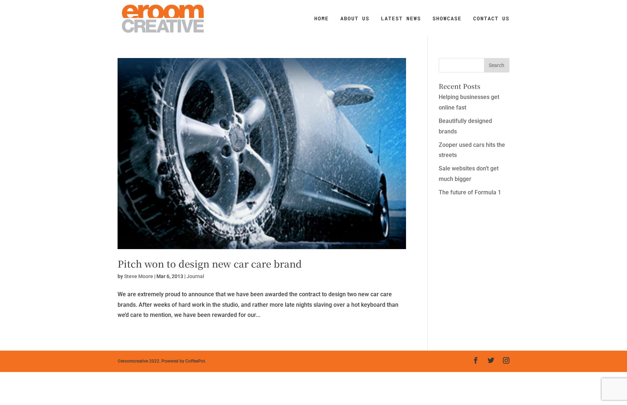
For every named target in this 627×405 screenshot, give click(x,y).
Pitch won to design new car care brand (210, 263)
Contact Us (491, 19)
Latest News (401, 19)
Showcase (447, 19)
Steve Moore (138, 276)
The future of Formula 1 (470, 192)
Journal (195, 276)
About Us (354, 19)
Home (321, 19)
